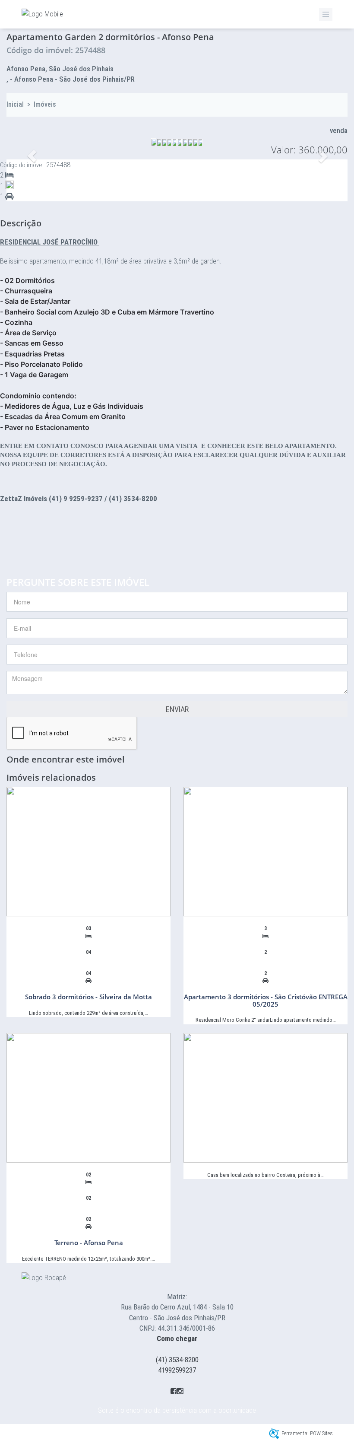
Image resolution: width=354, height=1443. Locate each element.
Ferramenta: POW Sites (307, 1433)
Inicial (15, 104)
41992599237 (177, 1370)
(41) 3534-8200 (177, 1359)
